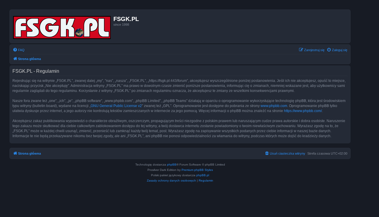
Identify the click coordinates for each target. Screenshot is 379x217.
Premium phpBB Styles (197, 169)
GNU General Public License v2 (116, 106)
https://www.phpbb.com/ (303, 111)
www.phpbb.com (274, 106)
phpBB (171, 164)
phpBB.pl (202, 175)
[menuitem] (19, 50)
